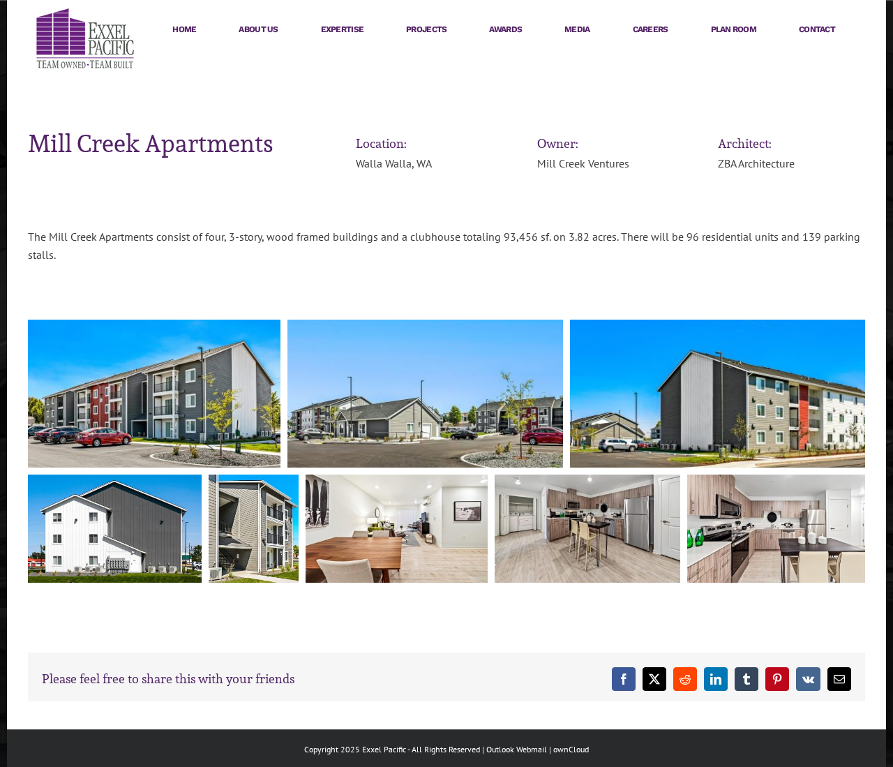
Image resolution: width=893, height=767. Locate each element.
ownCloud (571, 749)
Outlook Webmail (516, 749)
